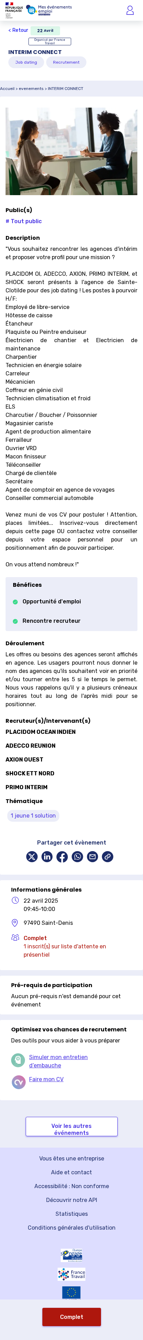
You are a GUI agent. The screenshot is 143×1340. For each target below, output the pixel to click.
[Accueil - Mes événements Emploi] (49, 10)
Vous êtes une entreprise (71, 1158)
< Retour (18, 30)
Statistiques (72, 1214)
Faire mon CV (46, 1079)
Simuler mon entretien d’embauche (58, 1061)
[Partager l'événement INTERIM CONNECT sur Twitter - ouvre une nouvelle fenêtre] (32, 857)
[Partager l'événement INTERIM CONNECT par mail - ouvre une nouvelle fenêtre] (93, 857)
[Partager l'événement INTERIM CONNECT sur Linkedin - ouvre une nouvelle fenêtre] (47, 857)
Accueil (7, 88)
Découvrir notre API (71, 1200)
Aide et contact (71, 1172)
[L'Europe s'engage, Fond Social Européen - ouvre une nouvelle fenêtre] (71, 1255)
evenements (31, 88)
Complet (71, 1317)
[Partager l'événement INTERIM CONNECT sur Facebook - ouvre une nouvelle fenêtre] (62, 857)
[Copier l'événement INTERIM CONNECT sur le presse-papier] (107, 857)
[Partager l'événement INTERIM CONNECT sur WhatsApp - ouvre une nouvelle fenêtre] (77, 857)
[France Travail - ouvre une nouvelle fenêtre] (71, 1274)
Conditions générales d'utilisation (72, 1227)
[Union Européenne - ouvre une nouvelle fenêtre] (71, 1293)
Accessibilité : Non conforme (71, 1186)
